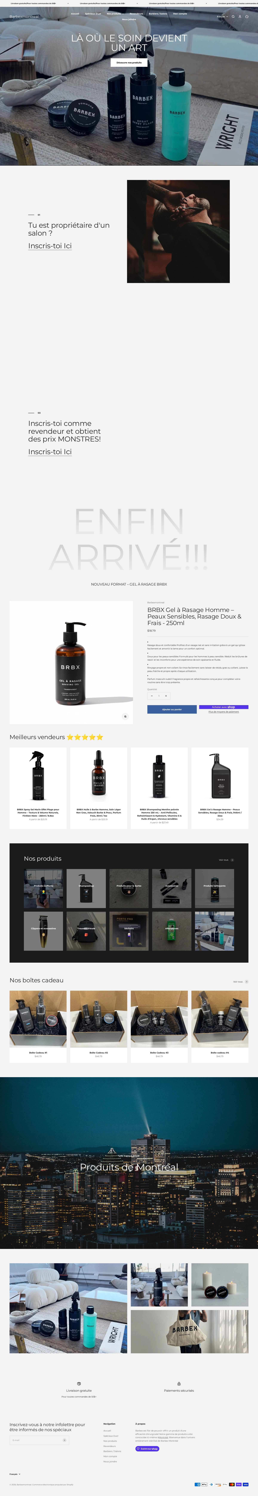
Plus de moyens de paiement (224, 711)
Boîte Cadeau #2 (99, 1052)
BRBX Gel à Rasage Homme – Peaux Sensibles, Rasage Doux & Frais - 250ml (194, 616)
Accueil (75, 13)
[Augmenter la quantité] (166, 695)
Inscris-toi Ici (50, 245)
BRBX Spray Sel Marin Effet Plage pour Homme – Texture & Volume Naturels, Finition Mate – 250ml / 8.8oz (38, 812)
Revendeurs (136, 13)
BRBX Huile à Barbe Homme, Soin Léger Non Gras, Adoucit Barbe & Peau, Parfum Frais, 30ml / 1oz (98, 812)
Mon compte (180, 13)
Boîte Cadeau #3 (159, 1052)
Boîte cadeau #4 (220, 1052)
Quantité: (152, 689)
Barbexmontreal (155, 602)
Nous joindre (129, 19)
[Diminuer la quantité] (152, 695)
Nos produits (114, 13)
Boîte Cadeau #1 (38, 1052)
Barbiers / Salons (158, 13)
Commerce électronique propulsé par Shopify (52, 1484)
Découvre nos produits (129, 62)
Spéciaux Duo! (93, 13)
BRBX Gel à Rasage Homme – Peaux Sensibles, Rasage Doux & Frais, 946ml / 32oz (220, 812)
